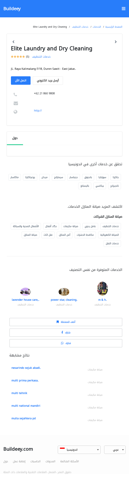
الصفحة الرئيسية (113, 27)
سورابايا (102, 177)
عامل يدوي (90, 226)
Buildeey (12, 9)
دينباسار (74, 177)
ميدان (44, 177)
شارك (67, 332)
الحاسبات (35, 461)
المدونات (50, 461)
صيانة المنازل (30, 235)
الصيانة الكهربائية (109, 235)
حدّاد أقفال (51, 226)
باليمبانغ (84, 186)
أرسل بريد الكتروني (48, 80)
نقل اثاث (48, 235)
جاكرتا (116, 177)
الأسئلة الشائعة (69, 461)
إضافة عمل (19, 461)
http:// (38, 110)
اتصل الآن (20, 80)
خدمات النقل (112, 243)
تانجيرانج (114, 186)
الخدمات (97, 27)
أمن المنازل (64, 235)
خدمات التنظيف (80, 27)
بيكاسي (100, 186)
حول (5, 461)
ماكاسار (15, 177)
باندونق (88, 177)
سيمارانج (58, 177)
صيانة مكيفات (70, 226)
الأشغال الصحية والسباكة (26, 226)
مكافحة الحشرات (85, 235)
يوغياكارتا (30, 177)
